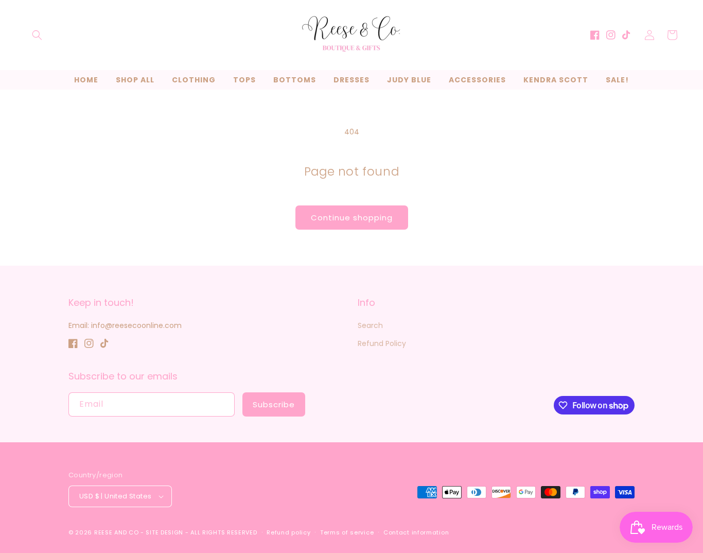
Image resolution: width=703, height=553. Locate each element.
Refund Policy (382, 343)
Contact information (416, 532)
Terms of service (347, 532)
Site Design (164, 532)
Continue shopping (352, 217)
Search (370, 325)
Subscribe (274, 404)
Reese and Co (116, 532)
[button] (37, 35)
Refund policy (288, 532)
